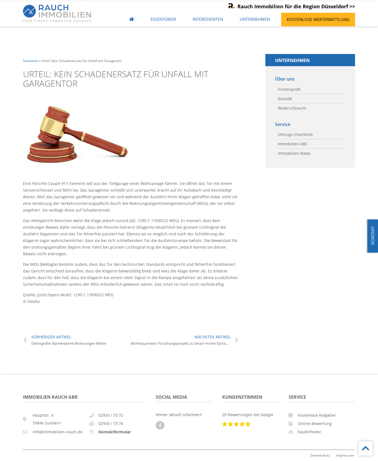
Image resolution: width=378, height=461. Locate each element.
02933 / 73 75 (111, 415)
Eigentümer (163, 19)
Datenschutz (320, 455)
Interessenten (208, 19)
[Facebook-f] (160, 425)
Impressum (345, 455)
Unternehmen (255, 19)
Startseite (30, 60)
